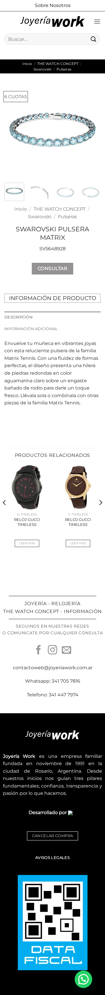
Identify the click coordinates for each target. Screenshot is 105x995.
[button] (97, 21)
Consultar (52, 268)
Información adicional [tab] (31, 329)
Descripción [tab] (18, 317)
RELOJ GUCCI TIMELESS (27, 522)
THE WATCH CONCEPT (57, 63)
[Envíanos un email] (66, 650)
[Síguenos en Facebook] (38, 650)
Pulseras (64, 69)
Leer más (27, 543)
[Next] (91, 130)
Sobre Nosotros (53, 5)
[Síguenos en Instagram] (52, 650)
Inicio (27, 63)
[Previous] (13, 130)
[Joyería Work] (52, 21)
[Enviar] (93, 39)
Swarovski (42, 69)
